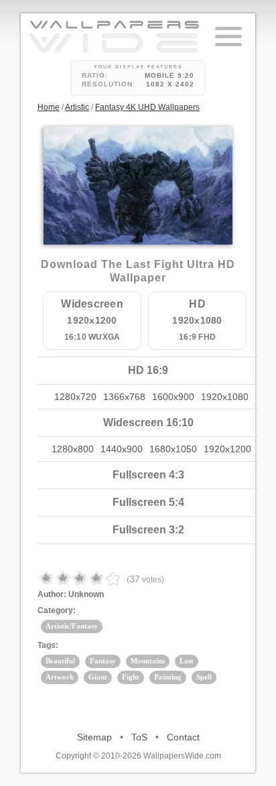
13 (144, 199)
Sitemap (94, 737)
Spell (204, 677)
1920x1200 (227, 449)
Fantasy (103, 661)
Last (187, 661)
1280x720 (75, 396)
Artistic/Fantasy (72, 626)
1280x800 (73, 449)
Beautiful (60, 661)
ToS (139, 737)
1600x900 (173, 396)
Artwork (60, 677)
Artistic (77, 107)
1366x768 (124, 396)
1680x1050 (173, 449)
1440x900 (121, 449)
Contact (183, 737)
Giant (97, 677)
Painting (168, 677)
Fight (130, 677)
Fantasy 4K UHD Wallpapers (147, 107)
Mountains (148, 661)
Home (49, 107)
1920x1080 (225, 396)
